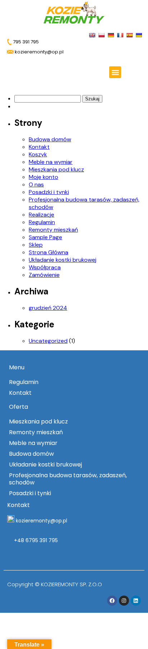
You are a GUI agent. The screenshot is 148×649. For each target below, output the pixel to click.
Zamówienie (44, 275)
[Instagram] (124, 601)
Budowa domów (50, 139)
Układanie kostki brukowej (62, 260)
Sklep (36, 244)
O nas (36, 184)
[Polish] (102, 34)
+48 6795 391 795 (35, 540)
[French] (121, 34)
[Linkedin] (136, 601)
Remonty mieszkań (53, 229)
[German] (111, 34)
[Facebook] (112, 601)
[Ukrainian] (139, 34)
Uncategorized (48, 341)
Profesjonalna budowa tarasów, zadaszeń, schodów (68, 479)
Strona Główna (48, 252)
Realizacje (41, 214)
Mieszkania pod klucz (56, 169)
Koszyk (38, 154)
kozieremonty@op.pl (41, 520)
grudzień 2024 (48, 308)
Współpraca (45, 267)
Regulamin (42, 222)
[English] (93, 34)
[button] (115, 72)
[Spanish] (130, 34)
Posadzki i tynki (49, 192)
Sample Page (45, 237)
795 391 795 (25, 41)
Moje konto (43, 177)
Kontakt (39, 147)
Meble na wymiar (51, 162)
